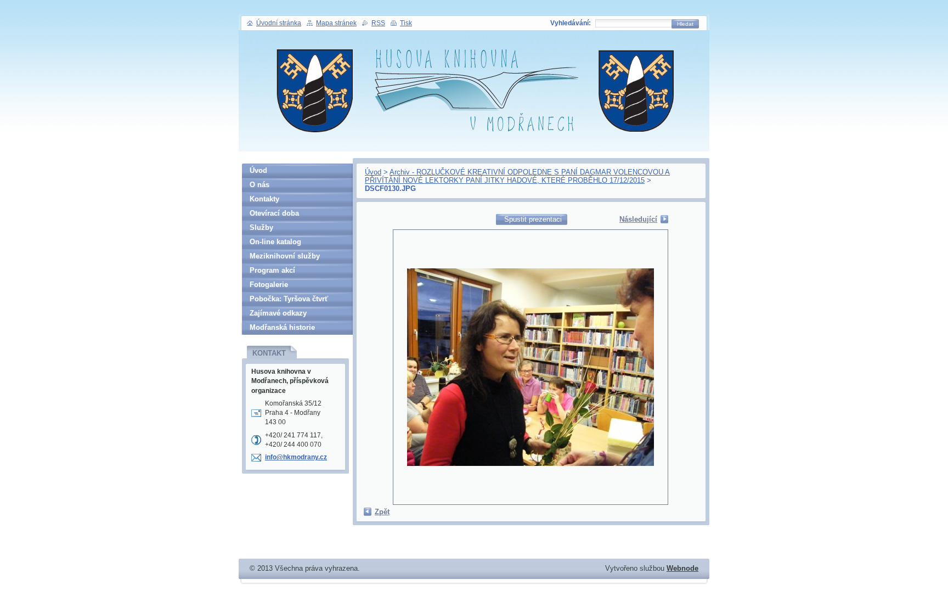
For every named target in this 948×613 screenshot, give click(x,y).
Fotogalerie (269, 284)
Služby (261, 227)
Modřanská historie (282, 327)
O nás (259, 185)
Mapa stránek (336, 23)
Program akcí (272, 270)
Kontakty (264, 199)
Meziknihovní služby (285, 256)
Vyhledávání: (570, 23)
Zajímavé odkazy (278, 313)
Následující (638, 219)
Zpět (382, 512)
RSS (378, 23)
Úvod (373, 172)
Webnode (682, 568)
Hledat (685, 24)
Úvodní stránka (278, 23)
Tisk (406, 23)
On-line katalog (275, 242)
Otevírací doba (274, 213)
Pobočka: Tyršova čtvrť (289, 299)
